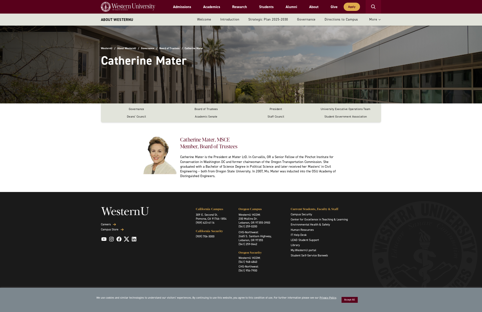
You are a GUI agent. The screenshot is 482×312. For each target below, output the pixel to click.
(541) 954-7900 (248, 270)
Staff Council (276, 117)
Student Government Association (345, 117)
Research (239, 7)
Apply (351, 7)
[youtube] (104, 239)
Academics (211, 7)
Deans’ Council (136, 117)
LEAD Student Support (305, 240)
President (276, 109)
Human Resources (302, 230)
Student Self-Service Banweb (309, 255)
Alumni (291, 7)
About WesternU (117, 19)
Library (295, 245)
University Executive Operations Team (346, 109)
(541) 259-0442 (248, 244)
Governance (306, 19)
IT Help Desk (299, 235)
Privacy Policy (328, 298)
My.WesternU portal (303, 250)
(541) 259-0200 (248, 226)
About (314, 7)
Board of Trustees (169, 48)
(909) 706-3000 (205, 236)
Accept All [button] (349, 299)
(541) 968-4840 (248, 262)
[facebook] (119, 239)
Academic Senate (206, 117)
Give (334, 7)
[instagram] (111, 239)
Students (266, 7)
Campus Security (301, 214)
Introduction (229, 19)
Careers (106, 224)
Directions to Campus (341, 19)
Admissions (182, 7)
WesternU (106, 48)
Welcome (204, 19)
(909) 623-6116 (205, 223)
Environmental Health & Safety (310, 224)
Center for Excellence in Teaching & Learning (319, 219)
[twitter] (127, 239)
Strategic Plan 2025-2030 (268, 19)
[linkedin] (134, 239)
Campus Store (109, 229)
